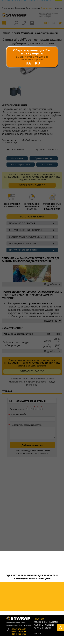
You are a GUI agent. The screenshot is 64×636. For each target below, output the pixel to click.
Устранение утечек (42, 628)
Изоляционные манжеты (46, 622)
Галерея (37, 633)
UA (28, 63)
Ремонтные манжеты (44, 625)
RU (37, 63)
